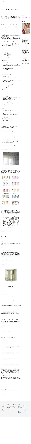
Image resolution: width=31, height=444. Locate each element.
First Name (2, 380)
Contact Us (3, 408)
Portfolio (3, 406)
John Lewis (5, 60)
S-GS (4, 108)
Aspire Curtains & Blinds (7, 74)
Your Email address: (4, 389)
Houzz (19, 409)
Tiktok (19, 410)
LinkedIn (19, 412)
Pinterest (19, 411)
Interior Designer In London (26, 407)
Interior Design (3, 7)
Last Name (2, 384)
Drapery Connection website (11, 211)
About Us (24, 408)
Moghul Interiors (11, 165)
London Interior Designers (26, 412)
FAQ (23, 404)
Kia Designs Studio (25, 409)
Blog (2, 409)
